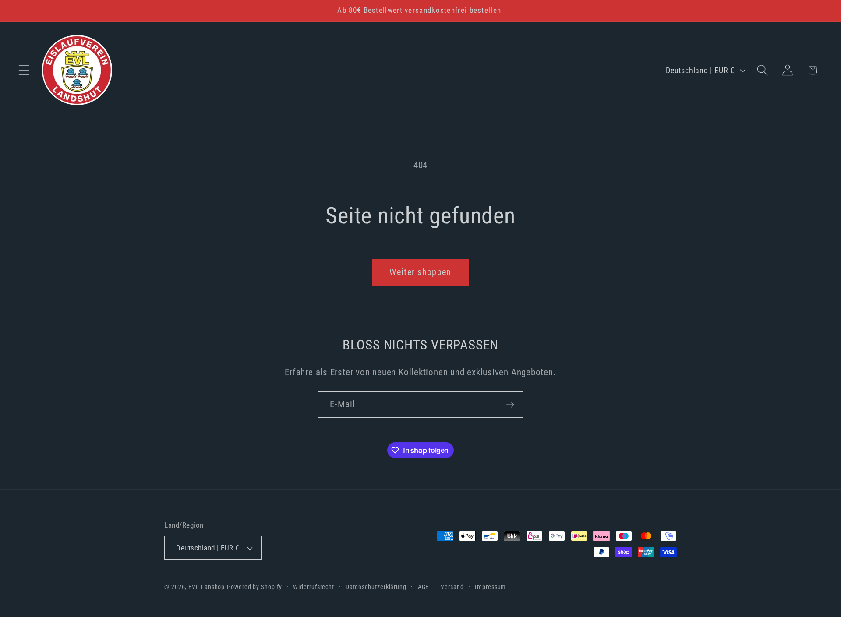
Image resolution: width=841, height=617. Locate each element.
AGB (424, 586)
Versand (452, 586)
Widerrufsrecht (313, 586)
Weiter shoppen (420, 272)
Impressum (490, 586)
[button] (23, 70)
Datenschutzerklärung (376, 586)
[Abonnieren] (510, 404)
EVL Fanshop (206, 586)
